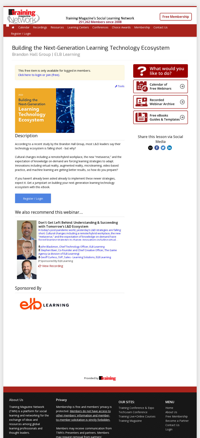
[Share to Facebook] (157, 147)
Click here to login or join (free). (39, 75)
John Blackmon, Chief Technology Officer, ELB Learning (72, 246)
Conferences (100, 27)
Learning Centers (78, 27)
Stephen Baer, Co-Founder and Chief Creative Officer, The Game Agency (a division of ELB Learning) (77, 251)
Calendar (23, 27)
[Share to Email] (151, 147)
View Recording (52, 266)
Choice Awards (121, 27)
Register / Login (21, 33)
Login (168, 429)
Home (169, 408)
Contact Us (161, 27)
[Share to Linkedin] (170, 147)
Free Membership (175, 16)
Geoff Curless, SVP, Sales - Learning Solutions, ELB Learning (76, 257)
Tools (120, 86)
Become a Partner (177, 421)
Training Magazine (130, 421)
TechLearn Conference (133, 412)
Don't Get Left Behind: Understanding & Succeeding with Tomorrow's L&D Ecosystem (78, 224)
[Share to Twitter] (163, 147)
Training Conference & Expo (136, 408)
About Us (16, 400)
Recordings (40, 27)
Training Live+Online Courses (137, 416)
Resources (57, 27)
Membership (142, 27)
